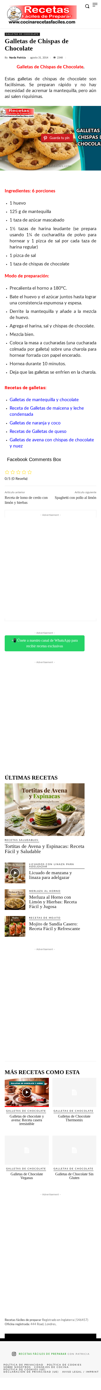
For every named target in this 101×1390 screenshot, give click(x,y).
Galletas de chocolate (22, 34)
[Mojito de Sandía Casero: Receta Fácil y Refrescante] (15, 926)
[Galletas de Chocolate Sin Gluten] (74, 1150)
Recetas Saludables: (22, 840)
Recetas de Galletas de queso (38, 431)
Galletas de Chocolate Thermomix (74, 1118)
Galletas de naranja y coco (35, 423)
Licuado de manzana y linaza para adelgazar (50, 875)
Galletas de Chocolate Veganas (27, 1176)
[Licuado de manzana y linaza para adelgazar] (15, 872)
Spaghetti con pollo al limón (75, 498)
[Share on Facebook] (10, 1384)
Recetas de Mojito (45, 918)
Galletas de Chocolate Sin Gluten (74, 1176)
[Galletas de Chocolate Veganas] (27, 1150)
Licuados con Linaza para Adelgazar (51, 865)
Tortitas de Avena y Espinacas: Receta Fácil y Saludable (44, 848)
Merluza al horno (45, 891)
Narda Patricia (17, 57)
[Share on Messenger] (91, 1384)
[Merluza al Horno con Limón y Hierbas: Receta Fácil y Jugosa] (15, 899)
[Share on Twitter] (30, 1384)
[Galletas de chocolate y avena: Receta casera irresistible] (27, 1092)
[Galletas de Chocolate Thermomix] (74, 1092)
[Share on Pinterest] (50, 1384)
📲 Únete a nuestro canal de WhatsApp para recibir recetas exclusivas (45, 643)
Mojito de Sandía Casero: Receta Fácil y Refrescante (54, 926)
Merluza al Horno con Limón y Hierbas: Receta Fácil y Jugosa (53, 901)
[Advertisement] (50, 567)
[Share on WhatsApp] (71, 1384)
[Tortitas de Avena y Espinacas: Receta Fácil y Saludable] (45, 809)
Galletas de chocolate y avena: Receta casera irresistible (27, 1120)
